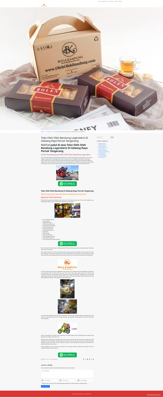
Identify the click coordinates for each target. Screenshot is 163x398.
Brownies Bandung (103, 147)
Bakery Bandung (102, 143)
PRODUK (120, 1)
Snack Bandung (102, 154)
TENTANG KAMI (105, 1)
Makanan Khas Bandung (104, 151)
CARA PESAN (111, 1)
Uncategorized (49, 131)
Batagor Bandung (102, 144)
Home (43, 131)
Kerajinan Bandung (103, 150)
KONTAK (116, 1)
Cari (112, 137)
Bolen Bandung (102, 146)
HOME (99, 1)
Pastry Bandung (102, 153)
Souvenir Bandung (103, 155)
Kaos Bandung (102, 149)
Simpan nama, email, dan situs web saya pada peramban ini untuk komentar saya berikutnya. (64, 383)
